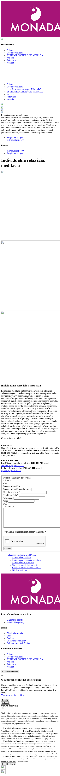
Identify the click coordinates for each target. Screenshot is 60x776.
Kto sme (10, 94)
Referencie (11, 97)
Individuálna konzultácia (23, 562)
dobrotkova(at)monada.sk (12, 465)
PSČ (5, 504)
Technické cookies (9, 713)
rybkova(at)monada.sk (11, 470)
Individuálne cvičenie (21, 557)
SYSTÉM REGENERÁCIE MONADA (25, 92)
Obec (6, 501)
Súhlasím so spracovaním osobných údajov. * (26, 532)
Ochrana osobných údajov (18, 643)
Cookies (10, 638)
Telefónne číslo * (10, 495)
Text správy (8, 506)
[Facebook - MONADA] (3, 769)
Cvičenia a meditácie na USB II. (26, 567)
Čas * (5, 483)
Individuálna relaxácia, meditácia (26, 560)
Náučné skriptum (19, 570)
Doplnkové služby (15, 657)
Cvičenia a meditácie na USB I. (26, 565)
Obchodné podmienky (16, 641)
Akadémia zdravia (15, 633)
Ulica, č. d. (8, 498)
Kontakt (10, 99)
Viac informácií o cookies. (12, 695)
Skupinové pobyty (15, 620)
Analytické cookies (13, 728)
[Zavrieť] (2, 675)
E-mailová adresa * (11, 492)
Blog (9, 636)
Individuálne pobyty (15, 622)
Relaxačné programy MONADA (26, 89)
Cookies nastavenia (10, 672)
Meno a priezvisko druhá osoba (17, 489)
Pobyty (10, 84)
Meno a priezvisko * (12, 486)
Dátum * (7, 480)
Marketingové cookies (14, 741)
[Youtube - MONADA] (3, 773)
